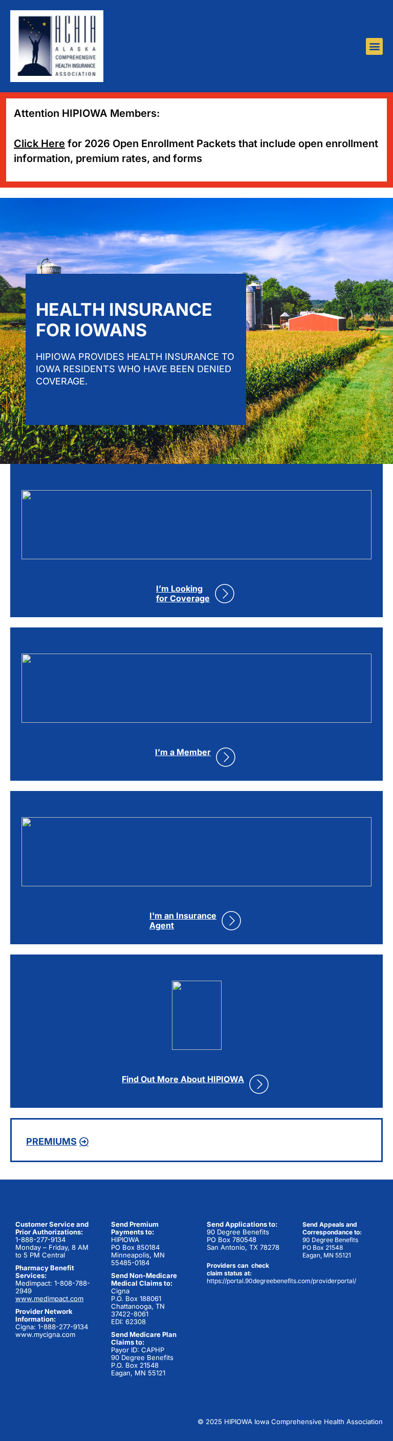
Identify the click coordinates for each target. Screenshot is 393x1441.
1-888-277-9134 (40, 1239)
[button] (374, 46)
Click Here (39, 143)
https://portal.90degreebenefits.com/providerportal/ (281, 1281)
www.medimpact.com (49, 1298)
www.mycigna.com (45, 1334)
